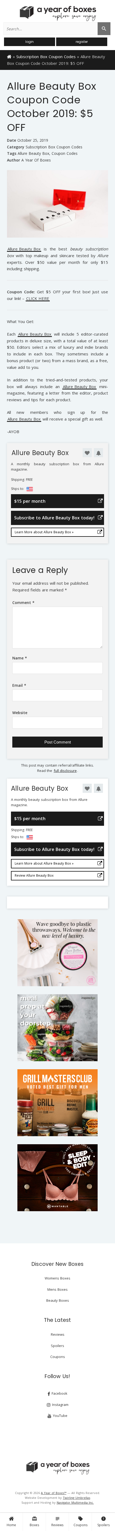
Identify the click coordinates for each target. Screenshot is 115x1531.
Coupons (80, 1521)
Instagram (59, 1404)
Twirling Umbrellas (76, 1498)
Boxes (34, 1521)
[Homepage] (9, 56)
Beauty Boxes (57, 1300)
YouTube (59, 1415)
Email (19, 685)
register (82, 41)
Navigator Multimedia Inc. (75, 1502)
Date (11, 140)
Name (19, 658)
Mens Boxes (57, 1289)
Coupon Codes (65, 153)
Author (13, 160)
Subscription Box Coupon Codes (46, 56)
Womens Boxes (57, 1278)
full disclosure (65, 770)
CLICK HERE (37, 299)
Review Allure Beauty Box (34, 875)
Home (11, 1525)
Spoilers (103, 1521)
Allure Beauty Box (33, 153)
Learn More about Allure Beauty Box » (44, 532)
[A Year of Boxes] (57, 1467)
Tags (11, 153)
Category (15, 146)
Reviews (57, 1521)
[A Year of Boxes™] (57, 13)
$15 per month (29, 501)
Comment (23, 602)
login (29, 41)
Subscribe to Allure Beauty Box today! (54, 518)
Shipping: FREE (22, 479)
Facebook (59, 1393)
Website (19, 712)
